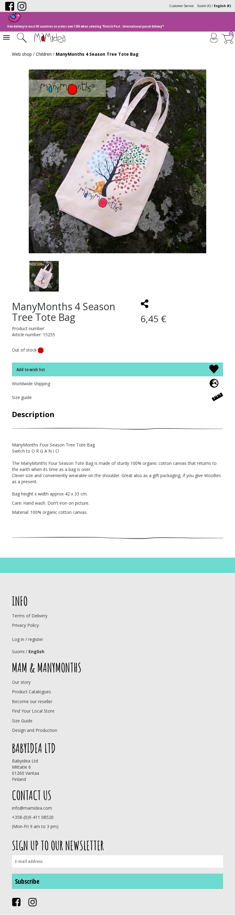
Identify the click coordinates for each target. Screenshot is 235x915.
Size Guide (22, 721)
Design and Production (34, 730)
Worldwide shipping (31, 383)
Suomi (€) (204, 6)
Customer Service (181, 6)
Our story (21, 682)
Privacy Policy (25, 625)
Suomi (18, 651)
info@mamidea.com (32, 808)
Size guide (22, 397)
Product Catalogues (31, 692)
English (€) (222, 6)
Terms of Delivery (29, 616)
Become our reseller (32, 701)
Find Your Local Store (33, 711)
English (36, 651)
